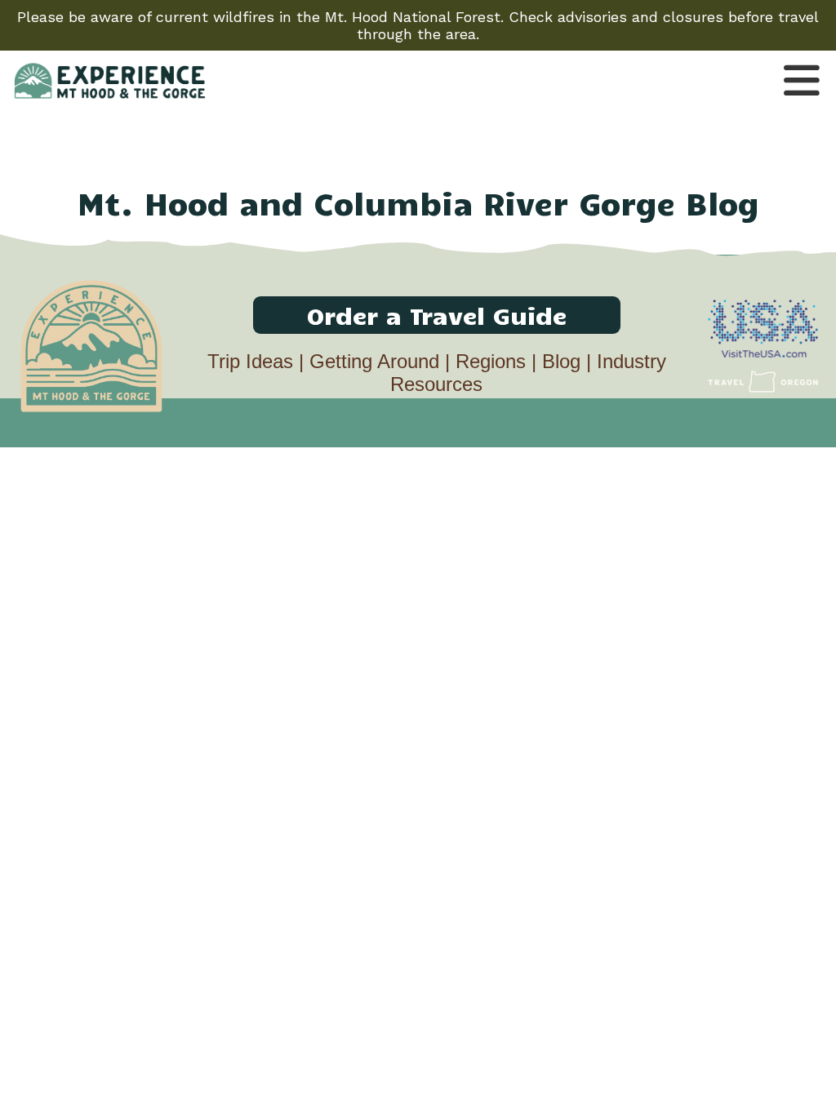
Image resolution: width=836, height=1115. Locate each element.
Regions (491, 361)
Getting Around (374, 361)
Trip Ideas (250, 361)
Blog (561, 361)
